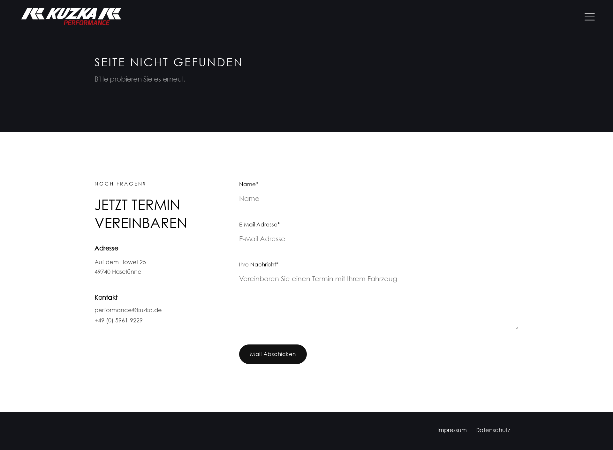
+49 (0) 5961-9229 (119, 321)
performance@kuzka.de (128, 310)
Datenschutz (492, 430)
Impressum (452, 430)
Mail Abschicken (273, 354)
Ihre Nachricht (258, 265)
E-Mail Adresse (259, 225)
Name (251, 184)
